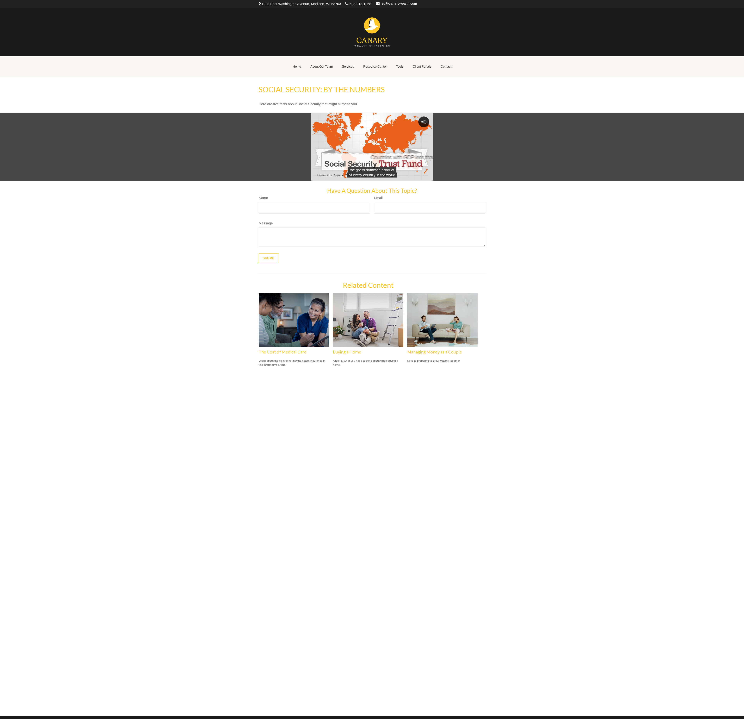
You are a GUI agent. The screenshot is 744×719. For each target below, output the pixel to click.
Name (263, 198)
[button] (297, 66)
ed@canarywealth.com (399, 3)
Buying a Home (347, 351)
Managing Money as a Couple (434, 351)
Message (266, 223)
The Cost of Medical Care (283, 351)
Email (378, 198)
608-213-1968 (360, 4)
